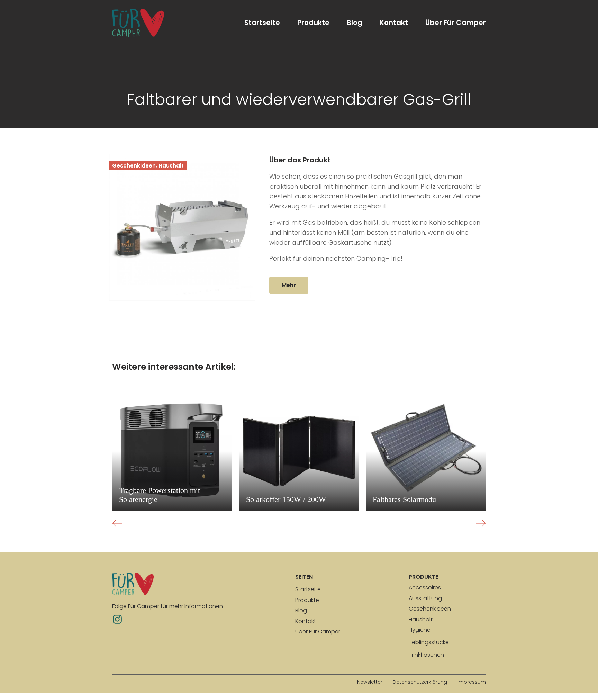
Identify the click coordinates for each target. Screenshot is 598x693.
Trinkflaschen (426, 655)
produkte (423, 577)
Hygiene (420, 630)
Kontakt (394, 22)
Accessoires (425, 588)
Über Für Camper (455, 22)
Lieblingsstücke (429, 642)
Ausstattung (425, 598)
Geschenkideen (430, 609)
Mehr (289, 285)
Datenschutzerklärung (420, 681)
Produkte (313, 22)
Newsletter (369, 681)
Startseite (262, 22)
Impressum (471, 681)
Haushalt (421, 619)
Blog (354, 22)
